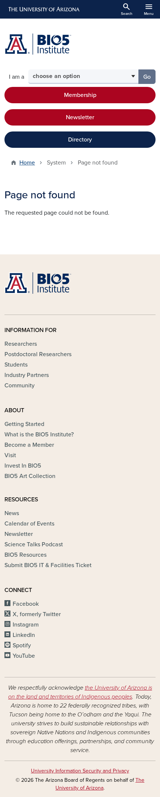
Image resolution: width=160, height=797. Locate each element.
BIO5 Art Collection (29, 476)
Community (19, 385)
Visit (10, 455)
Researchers (20, 344)
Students (16, 364)
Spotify (22, 645)
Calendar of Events (29, 523)
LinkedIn (24, 635)
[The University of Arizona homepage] (43, 9)
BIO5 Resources (25, 555)
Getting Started (24, 424)
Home (27, 162)
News (11, 513)
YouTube (24, 656)
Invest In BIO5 (22, 465)
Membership (80, 95)
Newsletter (80, 117)
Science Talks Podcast (33, 544)
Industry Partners (26, 375)
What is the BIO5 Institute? (39, 434)
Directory (80, 139)
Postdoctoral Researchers (37, 354)
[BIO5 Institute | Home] (37, 44)
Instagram (26, 624)
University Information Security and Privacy (80, 771)
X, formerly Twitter (37, 614)
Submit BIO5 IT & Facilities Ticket (48, 565)
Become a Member (29, 445)
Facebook (26, 604)
